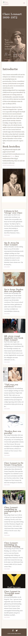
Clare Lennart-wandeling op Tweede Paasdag (12, 545)
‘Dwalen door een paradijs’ (12, 432)
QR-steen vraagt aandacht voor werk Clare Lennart (13, 338)
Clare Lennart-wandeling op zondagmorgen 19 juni (12, 510)
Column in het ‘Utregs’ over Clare (13, 212)
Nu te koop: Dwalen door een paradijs (13, 290)
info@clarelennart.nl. (8, 165)
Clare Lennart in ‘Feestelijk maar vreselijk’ (12, 593)
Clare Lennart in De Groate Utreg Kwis (13, 464)
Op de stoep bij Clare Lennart (11, 244)
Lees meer (7, 235)
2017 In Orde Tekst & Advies (14, 633)
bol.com (12, 156)
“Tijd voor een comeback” (11, 385)
